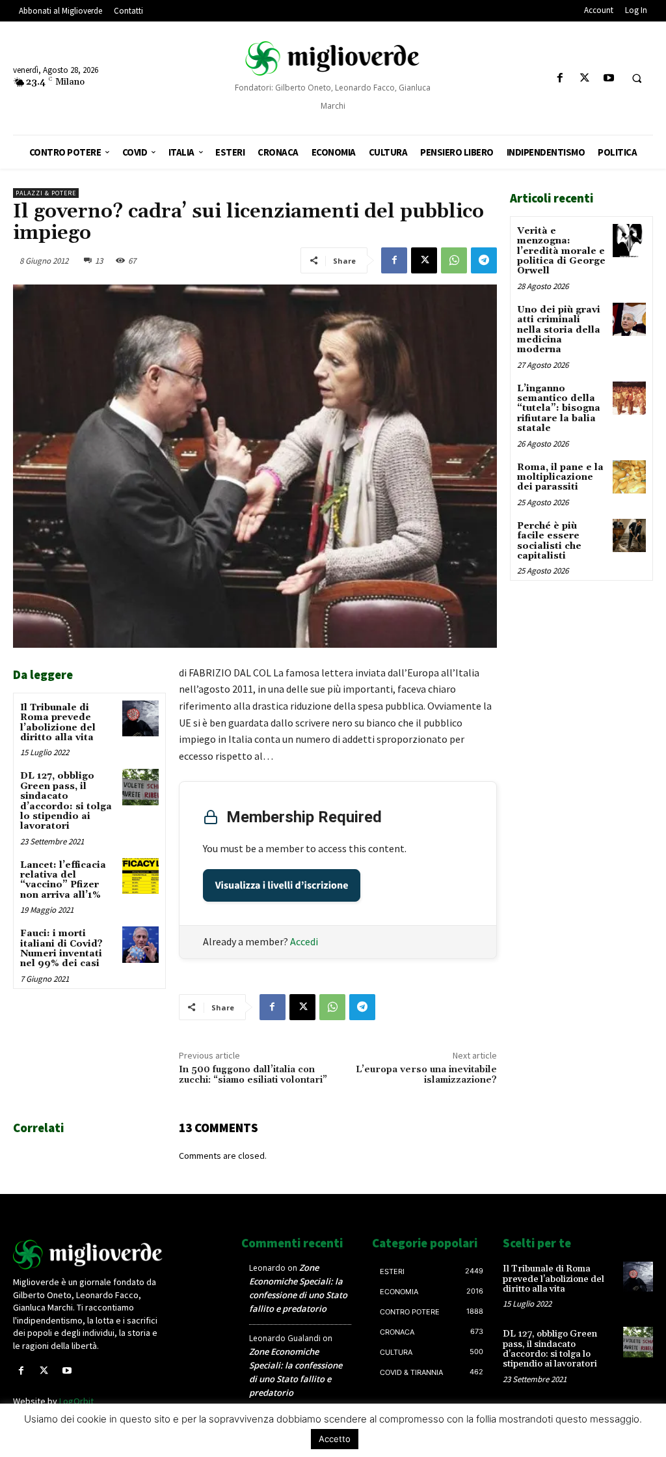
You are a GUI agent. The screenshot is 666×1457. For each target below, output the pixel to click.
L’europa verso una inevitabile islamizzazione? (426, 1075)
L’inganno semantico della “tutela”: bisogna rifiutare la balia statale (558, 409)
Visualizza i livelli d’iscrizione (282, 885)
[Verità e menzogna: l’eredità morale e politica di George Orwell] (629, 240)
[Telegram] (484, 260)
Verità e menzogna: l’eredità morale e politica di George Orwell (561, 251)
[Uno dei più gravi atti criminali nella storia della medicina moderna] (629, 319)
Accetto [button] (335, 1439)
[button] (636, 78)
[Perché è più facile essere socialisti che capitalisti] (629, 535)
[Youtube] (608, 78)
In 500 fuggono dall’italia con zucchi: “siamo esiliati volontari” (253, 1075)
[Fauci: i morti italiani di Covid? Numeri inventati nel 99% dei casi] (140, 944)
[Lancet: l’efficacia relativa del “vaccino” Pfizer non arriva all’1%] (140, 876)
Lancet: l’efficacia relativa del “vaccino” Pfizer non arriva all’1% (63, 880)
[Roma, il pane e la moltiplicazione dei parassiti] (629, 476)
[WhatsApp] (454, 260)
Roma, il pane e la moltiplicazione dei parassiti (560, 477)
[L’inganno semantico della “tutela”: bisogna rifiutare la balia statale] (629, 398)
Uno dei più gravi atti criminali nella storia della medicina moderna (558, 330)
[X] (584, 78)
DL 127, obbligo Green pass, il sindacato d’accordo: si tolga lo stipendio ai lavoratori (66, 801)
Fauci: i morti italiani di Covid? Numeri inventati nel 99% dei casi (61, 948)
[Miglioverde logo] (88, 1255)
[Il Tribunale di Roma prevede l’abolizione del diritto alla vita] (140, 718)
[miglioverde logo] (333, 58)
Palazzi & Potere (46, 193)
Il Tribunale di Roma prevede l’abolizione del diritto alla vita (58, 722)
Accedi (304, 941)
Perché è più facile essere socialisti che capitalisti (549, 541)
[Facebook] (560, 78)
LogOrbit (76, 1401)
